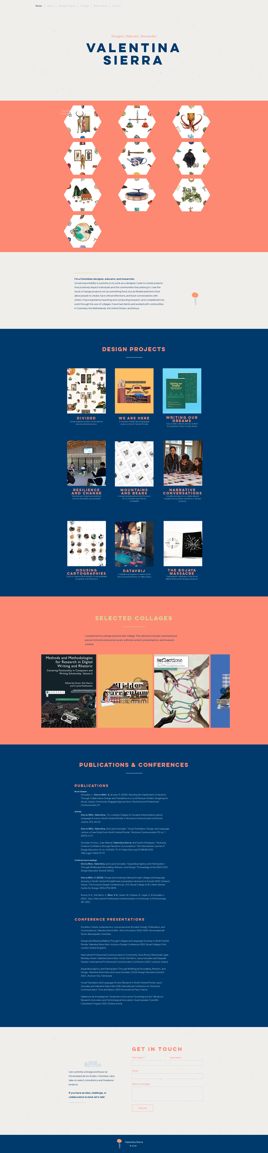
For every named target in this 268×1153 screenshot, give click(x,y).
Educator (132, 36)
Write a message (141, 1084)
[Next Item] (223, 691)
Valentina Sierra (134, 53)
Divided (85, 113)
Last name (175, 1057)
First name (138, 1057)
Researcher (148, 36)
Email (135, 1070)
